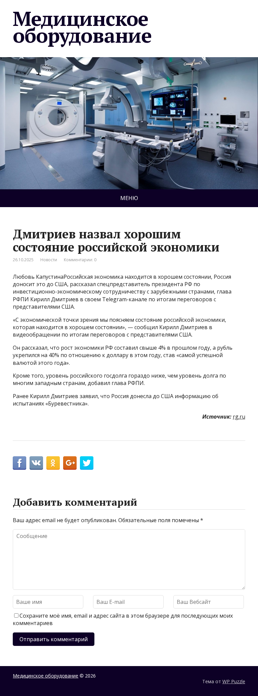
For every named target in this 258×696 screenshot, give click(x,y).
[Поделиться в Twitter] (86, 463)
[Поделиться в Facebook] (19, 463)
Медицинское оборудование (82, 27)
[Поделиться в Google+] (70, 463)
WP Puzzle (233, 681)
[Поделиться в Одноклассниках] (53, 463)
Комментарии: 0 (80, 260)
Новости (48, 260)
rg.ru (239, 416)
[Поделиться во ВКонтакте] (36, 463)
